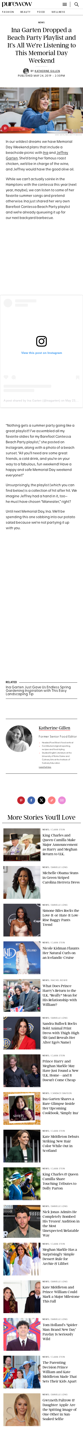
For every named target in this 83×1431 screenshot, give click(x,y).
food (41, 12)
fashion (8, 12)
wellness (58, 12)
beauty (25, 12)
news (41, 23)
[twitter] (41, 800)
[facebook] (31, 800)
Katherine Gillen (47, 71)
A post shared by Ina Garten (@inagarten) (32, 400)
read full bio (45, 767)
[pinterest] (5, 128)
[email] (62, 800)
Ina (45, 153)
